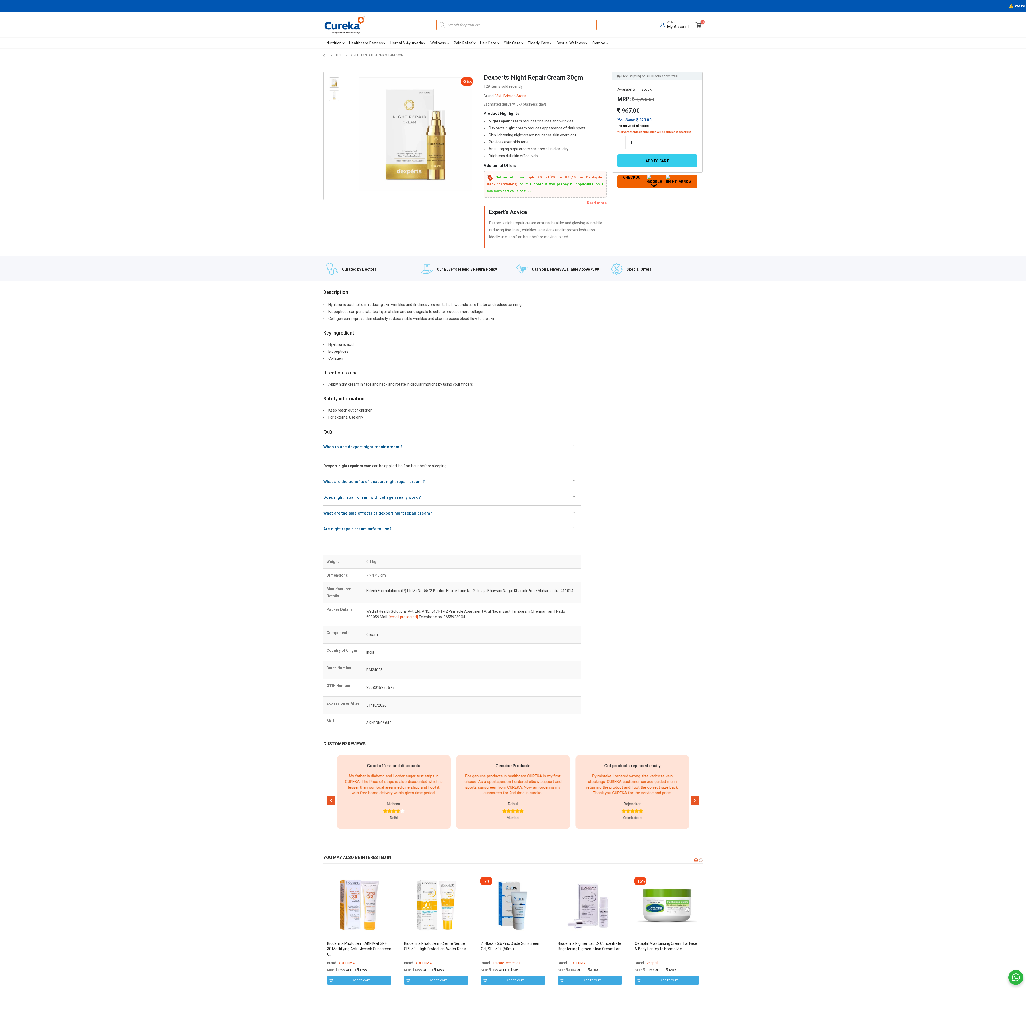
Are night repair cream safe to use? (357, 529)
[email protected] (403, 617)
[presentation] (360, 134)
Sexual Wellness (571, 43)
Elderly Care (538, 43)
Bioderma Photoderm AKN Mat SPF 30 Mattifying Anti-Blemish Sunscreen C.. (359, 948)
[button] (331, 800)
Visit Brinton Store (510, 96)
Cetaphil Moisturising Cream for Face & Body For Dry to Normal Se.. (666, 946)
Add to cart (657, 161)
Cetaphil (652, 963)
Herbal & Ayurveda (406, 43)
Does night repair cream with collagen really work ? (372, 497)
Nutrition (334, 43)
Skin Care (512, 43)
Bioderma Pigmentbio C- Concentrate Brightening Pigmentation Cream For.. (589, 946)
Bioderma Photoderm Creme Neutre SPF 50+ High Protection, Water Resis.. (436, 946)
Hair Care (488, 43)
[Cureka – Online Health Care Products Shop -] (344, 25)
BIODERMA (346, 963)
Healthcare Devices (366, 43)
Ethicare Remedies (506, 963)
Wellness (438, 43)
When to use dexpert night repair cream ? (362, 446)
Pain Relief (463, 43)
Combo (598, 43)
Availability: (626, 89)
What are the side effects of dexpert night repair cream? (377, 513)
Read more (597, 203)
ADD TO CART (361, 980)
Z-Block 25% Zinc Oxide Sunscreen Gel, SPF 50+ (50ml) (510, 946)
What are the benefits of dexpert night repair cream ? (374, 481)
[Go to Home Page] (325, 55)
